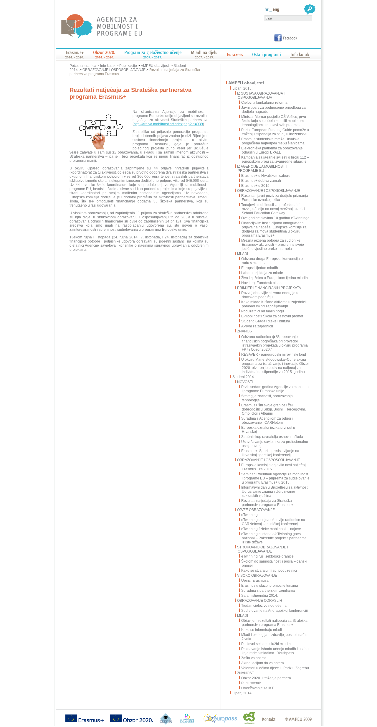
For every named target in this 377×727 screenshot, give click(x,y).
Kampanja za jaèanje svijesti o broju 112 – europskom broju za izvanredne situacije (275, 159)
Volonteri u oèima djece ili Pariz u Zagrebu (275, 668)
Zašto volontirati (254, 658)
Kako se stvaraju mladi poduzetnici (269, 570)
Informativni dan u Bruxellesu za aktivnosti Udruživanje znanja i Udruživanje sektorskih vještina (274, 491)
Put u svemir (251, 683)
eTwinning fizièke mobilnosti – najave (271, 529)
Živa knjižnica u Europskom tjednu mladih (274, 278)
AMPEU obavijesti (155, 66)
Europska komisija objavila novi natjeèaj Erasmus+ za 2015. (273, 467)
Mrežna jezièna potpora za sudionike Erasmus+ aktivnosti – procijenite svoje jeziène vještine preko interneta (272, 244)
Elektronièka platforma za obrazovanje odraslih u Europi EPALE (272, 150)
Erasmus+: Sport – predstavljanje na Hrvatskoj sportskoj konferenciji (270, 453)
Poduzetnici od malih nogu (262, 311)
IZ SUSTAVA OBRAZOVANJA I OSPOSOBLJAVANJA (261, 95)
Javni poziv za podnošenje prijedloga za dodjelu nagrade (273, 109)
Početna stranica (83, 66)
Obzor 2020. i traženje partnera (266, 678)
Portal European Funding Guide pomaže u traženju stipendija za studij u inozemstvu (275, 132)
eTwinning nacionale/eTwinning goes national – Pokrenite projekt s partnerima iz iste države (274, 538)
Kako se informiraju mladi (261, 630)
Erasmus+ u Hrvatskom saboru (265, 176)
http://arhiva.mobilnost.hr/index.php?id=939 (168, 124)
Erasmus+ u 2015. (255, 186)
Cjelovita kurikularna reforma (264, 102)
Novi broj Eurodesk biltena (262, 283)
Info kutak (107, 66)
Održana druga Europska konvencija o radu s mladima (272, 261)
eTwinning (249, 515)
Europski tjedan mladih (259, 268)
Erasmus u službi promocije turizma (269, 585)
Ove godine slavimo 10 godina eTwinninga (275, 218)
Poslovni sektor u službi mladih (266, 644)
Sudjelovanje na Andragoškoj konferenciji (274, 611)
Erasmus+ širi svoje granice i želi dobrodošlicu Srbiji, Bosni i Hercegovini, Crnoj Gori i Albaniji (273, 409)
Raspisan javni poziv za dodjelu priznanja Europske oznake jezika (274, 198)
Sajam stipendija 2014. (259, 596)
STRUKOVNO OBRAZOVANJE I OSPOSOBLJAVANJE (262, 549)
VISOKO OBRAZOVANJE (257, 575)
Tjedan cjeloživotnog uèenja (264, 606)
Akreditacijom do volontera (262, 663)
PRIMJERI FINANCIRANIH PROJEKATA (269, 288)
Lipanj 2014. (242, 693)
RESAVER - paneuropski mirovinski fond (273, 354)
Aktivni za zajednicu (257, 326)
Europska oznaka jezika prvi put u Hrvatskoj (268, 430)
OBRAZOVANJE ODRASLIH (259, 601)
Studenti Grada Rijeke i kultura (265, 321)
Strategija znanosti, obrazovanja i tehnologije (268, 398)
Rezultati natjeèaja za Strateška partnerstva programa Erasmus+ (267, 503)
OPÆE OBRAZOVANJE (256, 510)
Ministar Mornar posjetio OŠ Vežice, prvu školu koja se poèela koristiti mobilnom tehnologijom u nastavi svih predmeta (273, 121)
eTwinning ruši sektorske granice (267, 556)
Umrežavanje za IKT (257, 688)
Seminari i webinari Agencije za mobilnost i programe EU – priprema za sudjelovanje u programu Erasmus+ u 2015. (275, 478)
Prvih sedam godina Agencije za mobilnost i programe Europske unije (275, 389)
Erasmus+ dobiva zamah (261, 181)
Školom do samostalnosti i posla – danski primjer (274, 563)
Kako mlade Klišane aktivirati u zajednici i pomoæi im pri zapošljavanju (274, 304)
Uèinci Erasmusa (255, 580)
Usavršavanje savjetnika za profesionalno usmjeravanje (274, 444)
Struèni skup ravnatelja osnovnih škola (272, 437)
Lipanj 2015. (242, 88)
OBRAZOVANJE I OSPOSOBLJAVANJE (113, 70)
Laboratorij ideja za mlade (262, 273)
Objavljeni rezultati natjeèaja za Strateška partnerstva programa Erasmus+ (274, 623)
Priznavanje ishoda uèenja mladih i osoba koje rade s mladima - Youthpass (275, 651)
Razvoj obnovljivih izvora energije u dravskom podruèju (269, 295)
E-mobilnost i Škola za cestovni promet (272, 316)
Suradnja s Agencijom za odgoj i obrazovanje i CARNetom (267, 420)
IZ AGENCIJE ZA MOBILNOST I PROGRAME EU (262, 168)
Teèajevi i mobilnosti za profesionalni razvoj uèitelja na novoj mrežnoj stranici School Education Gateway (273, 209)
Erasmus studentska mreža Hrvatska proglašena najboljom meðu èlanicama (273, 141)
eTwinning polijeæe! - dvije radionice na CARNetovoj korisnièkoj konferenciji (273, 522)
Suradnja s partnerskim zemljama (268, 590)
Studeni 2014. (244, 377)
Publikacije (128, 66)
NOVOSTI (245, 382)
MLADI (242, 254)
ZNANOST (245, 331)
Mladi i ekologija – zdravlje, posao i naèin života (274, 637)
